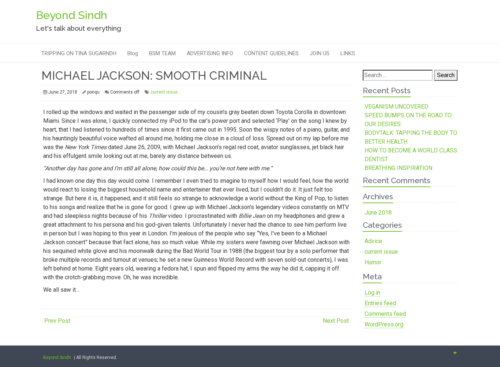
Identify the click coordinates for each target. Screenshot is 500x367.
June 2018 (378, 212)
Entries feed (380, 303)
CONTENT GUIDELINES (271, 53)
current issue (164, 92)
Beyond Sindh (57, 357)
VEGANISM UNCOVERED (396, 106)
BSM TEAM (162, 53)
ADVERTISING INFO (210, 53)
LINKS (347, 53)
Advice (373, 241)
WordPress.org (384, 324)
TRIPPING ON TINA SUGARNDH (78, 53)
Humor (373, 262)
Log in (372, 292)
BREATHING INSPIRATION (398, 167)
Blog (132, 53)
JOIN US (319, 53)
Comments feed (385, 313)
